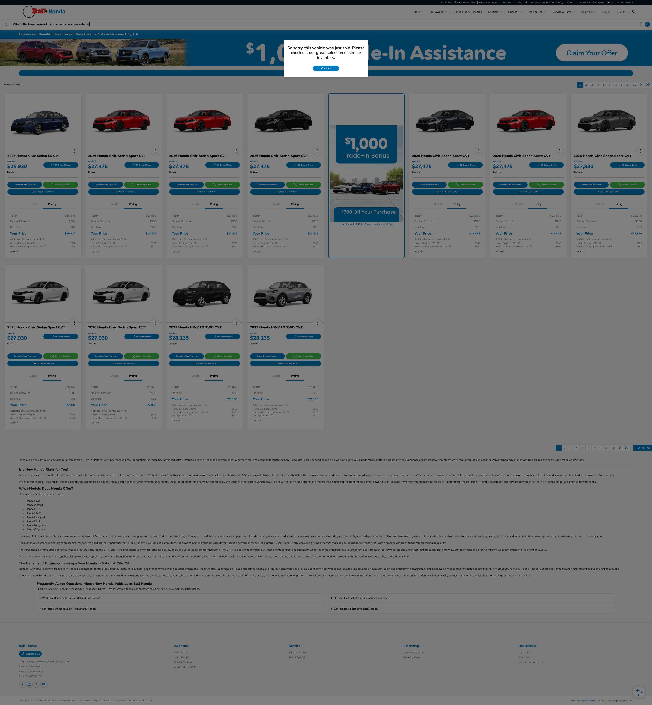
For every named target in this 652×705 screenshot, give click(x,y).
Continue (326, 68)
